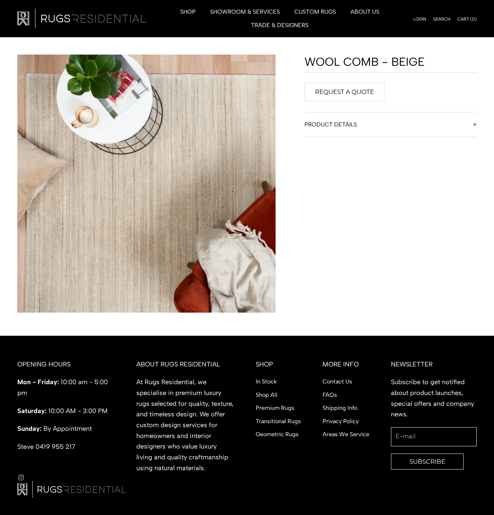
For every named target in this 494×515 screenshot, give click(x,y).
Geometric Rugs (277, 434)
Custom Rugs (315, 11)
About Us (364, 11)
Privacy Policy (341, 421)
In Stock (266, 381)
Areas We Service (346, 434)
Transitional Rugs (278, 421)
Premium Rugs (275, 407)
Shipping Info (340, 407)
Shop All (266, 394)
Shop (188, 11)
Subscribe (427, 461)
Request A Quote (344, 91)
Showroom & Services (245, 11)
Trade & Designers (279, 25)
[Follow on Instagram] (21, 477)
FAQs (330, 394)
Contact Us (337, 381)
